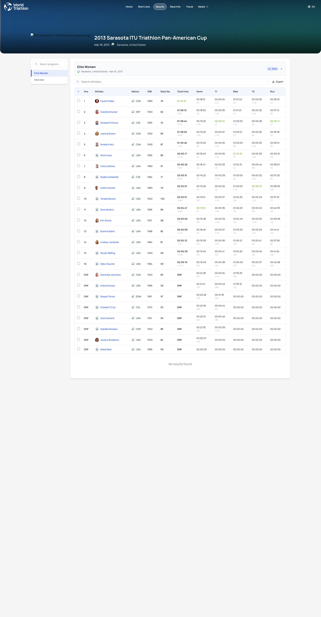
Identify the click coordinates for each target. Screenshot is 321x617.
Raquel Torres (107, 296)
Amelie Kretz (107, 144)
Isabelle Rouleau (109, 329)
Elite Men (39, 79)
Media (201, 6)
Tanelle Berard (108, 198)
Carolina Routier (109, 111)
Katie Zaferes (107, 166)
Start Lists (144, 6)
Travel (189, 6)
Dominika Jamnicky (110, 274)
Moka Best (106, 349)
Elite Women (41, 73)
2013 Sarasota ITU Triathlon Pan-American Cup (150, 37)
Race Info (175, 6)
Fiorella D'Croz (108, 307)
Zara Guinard (107, 318)
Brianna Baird (107, 231)
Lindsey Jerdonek (109, 242)
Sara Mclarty (107, 209)
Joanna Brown (108, 133)
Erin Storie (105, 220)
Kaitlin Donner (107, 187)
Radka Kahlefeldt (109, 177)
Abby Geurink (107, 263)
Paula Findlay (107, 101)
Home (129, 6)
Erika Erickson (107, 285)
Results (160, 6)
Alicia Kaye (106, 155)
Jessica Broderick (109, 339)
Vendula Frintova (109, 122)
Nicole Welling (107, 253)
